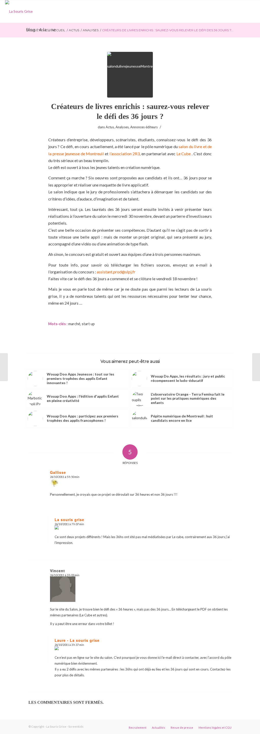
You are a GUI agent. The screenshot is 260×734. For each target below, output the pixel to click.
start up (88, 324)
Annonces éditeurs (144, 127)
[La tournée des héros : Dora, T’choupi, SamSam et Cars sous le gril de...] (4, 367)
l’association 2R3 (124, 153)
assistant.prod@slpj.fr (116, 271)
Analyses (91, 30)
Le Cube (183, 153)
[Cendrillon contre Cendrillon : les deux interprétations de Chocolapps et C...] (256, 367)
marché (74, 324)
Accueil (58, 30)
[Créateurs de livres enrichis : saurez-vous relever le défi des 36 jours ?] (130, 75)
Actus (74, 30)
